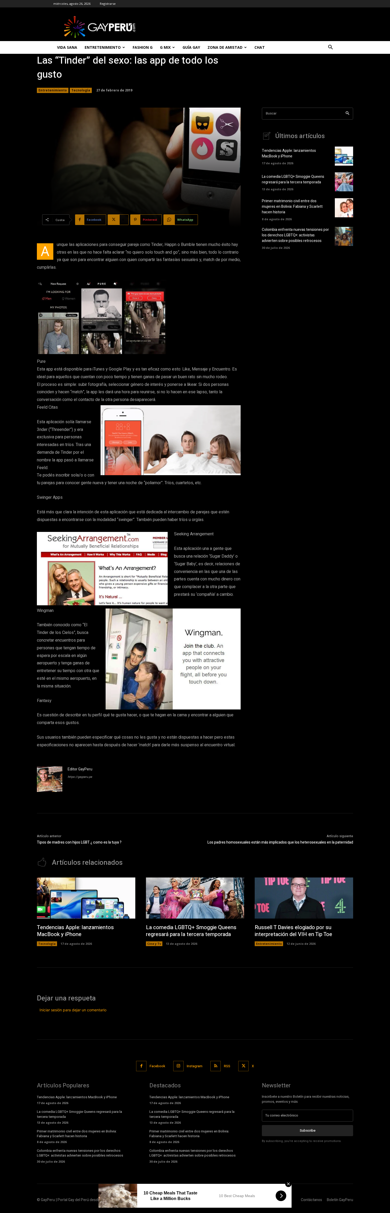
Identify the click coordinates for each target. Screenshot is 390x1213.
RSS (227, 1066)
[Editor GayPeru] (49, 779)
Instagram (194, 1066)
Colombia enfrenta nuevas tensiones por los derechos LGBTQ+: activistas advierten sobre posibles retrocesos (295, 235)
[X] (243, 1066)
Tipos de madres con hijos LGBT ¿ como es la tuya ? (79, 842)
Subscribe (307, 1130)
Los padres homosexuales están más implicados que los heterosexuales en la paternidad (280, 842)
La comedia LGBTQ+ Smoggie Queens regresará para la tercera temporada (293, 179)
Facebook (157, 1066)
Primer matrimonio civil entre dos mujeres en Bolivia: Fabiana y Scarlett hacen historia (292, 206)
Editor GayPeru (80, 769)
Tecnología (80, 90)
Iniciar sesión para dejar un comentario (73, 1010)
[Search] (347, 114)
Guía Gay (191, 47)
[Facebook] (141, 1066)
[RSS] (215, 1066)
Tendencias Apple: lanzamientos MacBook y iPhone (289, 153)
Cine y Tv (154, 944)
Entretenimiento (103, 47)
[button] (330, 47)
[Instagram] (178, 1066)
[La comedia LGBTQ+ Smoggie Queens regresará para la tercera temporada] (344, 181)
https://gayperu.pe (80, 777)
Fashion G (143, 47)
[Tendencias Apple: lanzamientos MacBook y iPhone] (344, 156)
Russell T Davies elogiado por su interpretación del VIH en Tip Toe (293, 931)
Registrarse (108, 4)
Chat (259, 47)
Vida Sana (67, 47)
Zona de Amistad (224, 47)
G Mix (165, 47)
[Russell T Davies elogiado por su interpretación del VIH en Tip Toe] (304, 898)
